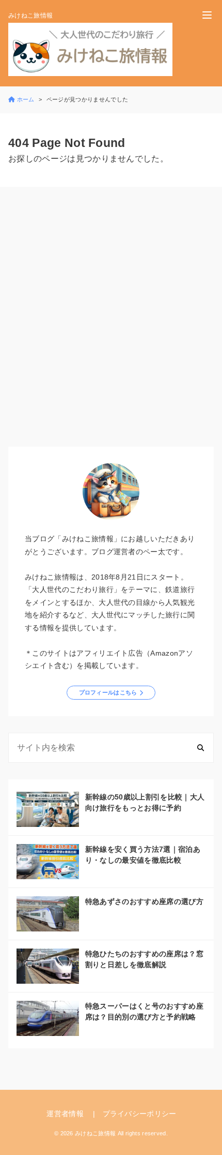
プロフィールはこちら (108, 692)
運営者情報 (65, 1113)
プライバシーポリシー (140, 1113)
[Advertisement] (111, 319)
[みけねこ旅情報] (90, 49)
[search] (200, 748)
